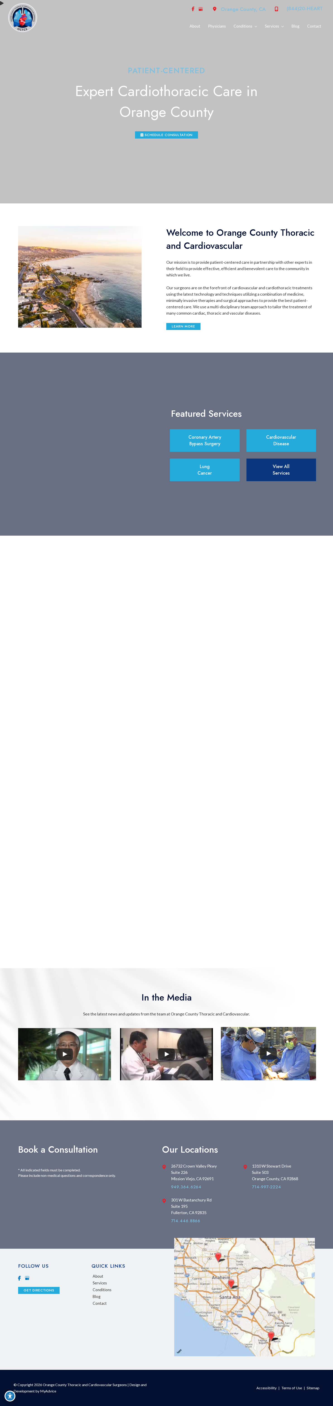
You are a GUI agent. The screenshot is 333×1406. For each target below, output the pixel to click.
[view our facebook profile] (193, 9)
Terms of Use (291, 1388)
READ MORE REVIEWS (166, 941)
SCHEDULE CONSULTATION (168, 134)
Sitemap (313, 1388)
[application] (254, 26)
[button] (166, 134)
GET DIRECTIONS (39, 1290)
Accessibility (266, 1388)
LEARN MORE (183, 326)
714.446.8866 (185, 1221)
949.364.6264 (186, 1187)
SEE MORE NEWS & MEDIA (166, 1094)
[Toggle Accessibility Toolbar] (10, 1396)
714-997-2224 (266, 1187)
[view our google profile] (200, 9)
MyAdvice (47, 1391)
